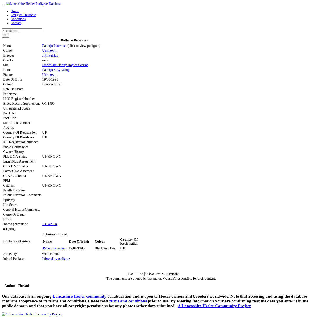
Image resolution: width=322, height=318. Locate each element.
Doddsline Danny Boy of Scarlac (65, 65)
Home (15, 11)
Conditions (18, 19)
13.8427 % (49, 224)
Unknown (49, 50)
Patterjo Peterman (54, 46)
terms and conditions (128, 301)
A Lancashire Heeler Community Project (214, 306)
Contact (16, 23)
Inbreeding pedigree (56, 258)
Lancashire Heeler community (79, 296)
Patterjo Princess (54, 248)
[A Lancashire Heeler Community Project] (32, 314)
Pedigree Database (23, 15)
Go (5, 35)
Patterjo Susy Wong (56, 70)
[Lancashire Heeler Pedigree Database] (33, 3)
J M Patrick (50, 55)
